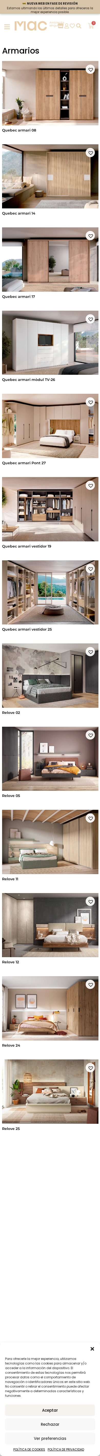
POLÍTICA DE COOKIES (29, 1449)
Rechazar (50, 1424)
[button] (92, 1348)
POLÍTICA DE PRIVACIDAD (66, 1449)
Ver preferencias (50, 1438)
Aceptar (50, 1410)
